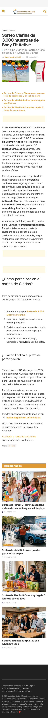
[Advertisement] (24, 3)
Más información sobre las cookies (16, 691)
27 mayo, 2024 (32, 57)
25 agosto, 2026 (9, 647)
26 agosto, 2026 (9, 602)
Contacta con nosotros (11, 686)
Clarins (12, 446)
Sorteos (12, 31)
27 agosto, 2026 (9, 557)
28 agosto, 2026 (9, 512)
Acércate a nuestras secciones (19, 436)
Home (4, 31)
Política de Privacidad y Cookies (15, 688)
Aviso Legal (28, 686)
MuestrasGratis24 (13, 57)
